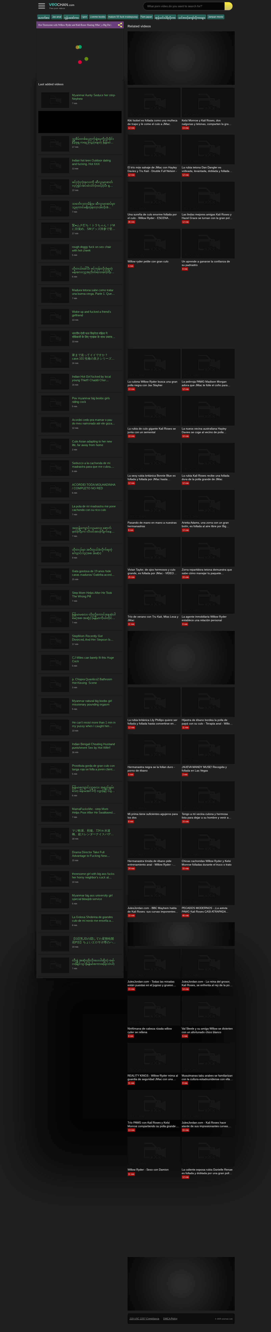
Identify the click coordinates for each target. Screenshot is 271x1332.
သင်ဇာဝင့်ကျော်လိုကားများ (191, 17)
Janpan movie (215, 16)
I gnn (84, 16)
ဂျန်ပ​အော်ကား (71, 17)
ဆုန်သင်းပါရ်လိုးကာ (165, 17)
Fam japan (146, 16)
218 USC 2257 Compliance (144, 1318)
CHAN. (61, 4)
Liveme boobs (97, 16)
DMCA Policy (170, 1318)
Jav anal (56, 16)
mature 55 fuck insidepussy (123, 16)
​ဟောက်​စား (43, 17)
